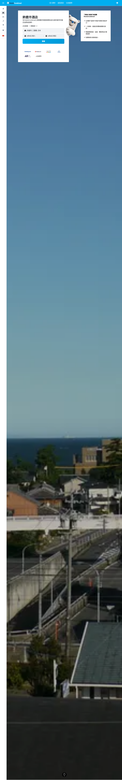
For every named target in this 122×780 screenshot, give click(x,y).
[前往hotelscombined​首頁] (14, 3)
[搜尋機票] (3, 9)
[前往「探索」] (3, 25)
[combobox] (30, 26)
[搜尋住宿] (3, 13)
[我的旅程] (3, 30)
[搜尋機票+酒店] (3, 21)
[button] (3, 3)
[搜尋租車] (3, 17)
